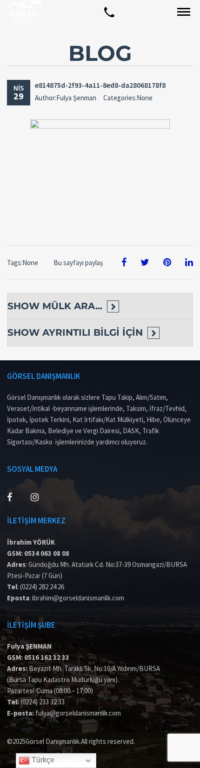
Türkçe (42, 760)
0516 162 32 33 (46, 657)
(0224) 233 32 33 (42, 701)
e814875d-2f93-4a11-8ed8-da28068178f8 (100, 85)
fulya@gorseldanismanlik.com (78, 713)
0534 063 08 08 (46, 553)
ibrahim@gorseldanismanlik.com (78, 597)
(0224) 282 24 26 (42, 586)
